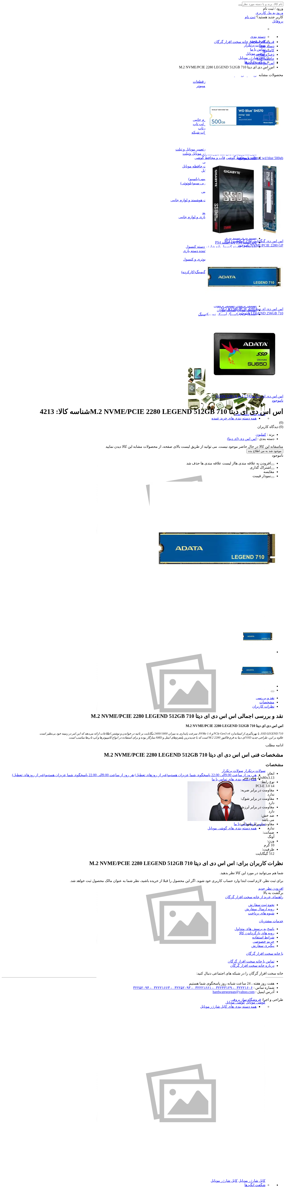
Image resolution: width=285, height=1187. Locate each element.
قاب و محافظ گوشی (210, 158)
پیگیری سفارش (262, 946)
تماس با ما (257, 49)
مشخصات (266, 702)
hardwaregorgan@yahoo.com (233, 992)
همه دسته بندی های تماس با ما (234, 779)
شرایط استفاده (263, 937)
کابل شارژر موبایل (251, 58)
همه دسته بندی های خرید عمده (234, 418)
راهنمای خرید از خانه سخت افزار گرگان (254, 897)
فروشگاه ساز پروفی (246, 1000)
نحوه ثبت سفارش (261, 905)
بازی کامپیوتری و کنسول (201, 259)
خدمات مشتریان (271, 921)
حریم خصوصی (263, 941)
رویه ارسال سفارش (259, 909)
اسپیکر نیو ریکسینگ (212, 314)
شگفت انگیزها (254, 1185)
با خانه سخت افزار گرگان (264, 953)
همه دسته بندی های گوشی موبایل (232, 828)
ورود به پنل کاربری (269, 13)
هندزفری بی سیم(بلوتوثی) (199, 183)
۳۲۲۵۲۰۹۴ (141, 988)
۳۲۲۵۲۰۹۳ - (180, 988)
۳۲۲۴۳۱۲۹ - (221, 988)
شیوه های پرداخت (261, 913)
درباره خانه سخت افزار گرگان (252, 965)
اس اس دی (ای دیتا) (241, 439)
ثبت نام (250, 17)
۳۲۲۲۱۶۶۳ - (159, 988)
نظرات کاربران (263, 706)
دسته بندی (257, 37)
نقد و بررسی (265, 698)
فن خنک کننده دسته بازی (201, 251)
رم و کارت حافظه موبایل (200, 166)
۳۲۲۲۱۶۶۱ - (201, 988)
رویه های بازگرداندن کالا (256, 933)
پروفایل (277, 21)
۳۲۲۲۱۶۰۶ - (242, 988)
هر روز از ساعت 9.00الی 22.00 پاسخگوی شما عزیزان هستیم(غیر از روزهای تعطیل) (195, 775)
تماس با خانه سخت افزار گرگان (251, 961)
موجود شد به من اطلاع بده (264, 451)
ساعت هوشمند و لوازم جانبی (192, 200)
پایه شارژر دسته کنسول (203, 246)
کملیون (261, 434)
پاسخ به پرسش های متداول (254, 929)
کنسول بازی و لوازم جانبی (198, 217)
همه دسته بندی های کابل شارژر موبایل (228, 1006)
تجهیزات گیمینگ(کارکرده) (199, 272)
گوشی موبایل (255, 53)
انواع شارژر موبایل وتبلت (201, 153)
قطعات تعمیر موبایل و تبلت (195, 149)
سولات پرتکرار (254, 45)
